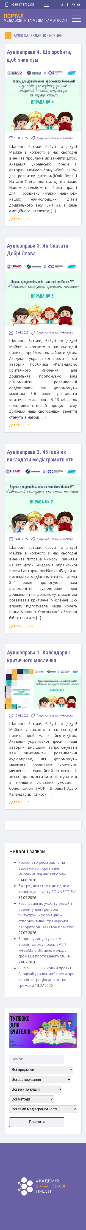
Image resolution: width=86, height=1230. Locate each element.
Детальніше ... (21, 219)
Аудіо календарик (30, 35)
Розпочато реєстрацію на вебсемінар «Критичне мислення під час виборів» (42, 868)
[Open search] (61, 5)
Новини (55, 35)
